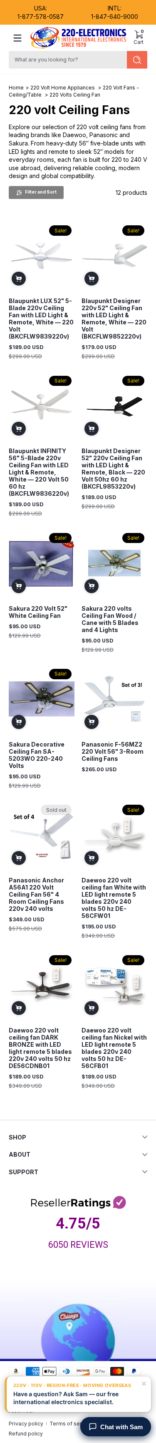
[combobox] (66, 60)
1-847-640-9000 (114, 16)
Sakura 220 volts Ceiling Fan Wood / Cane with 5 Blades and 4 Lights (110, 619)
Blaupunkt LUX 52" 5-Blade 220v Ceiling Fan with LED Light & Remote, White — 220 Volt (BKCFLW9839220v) (41, 318)
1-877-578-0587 (40, 16)
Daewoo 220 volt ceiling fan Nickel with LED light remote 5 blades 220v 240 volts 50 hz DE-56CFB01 (114, 1048)
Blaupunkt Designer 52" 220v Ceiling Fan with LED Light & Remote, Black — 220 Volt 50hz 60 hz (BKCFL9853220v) (113, 468)
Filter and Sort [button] (41, 192)
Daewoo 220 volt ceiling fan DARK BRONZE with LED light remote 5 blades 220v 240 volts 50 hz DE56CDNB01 (40, 1048)
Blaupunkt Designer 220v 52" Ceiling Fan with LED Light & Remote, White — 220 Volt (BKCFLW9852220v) (114, 318)
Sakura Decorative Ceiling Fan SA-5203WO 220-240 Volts (36, 755)
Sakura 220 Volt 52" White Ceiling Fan (38, 612)
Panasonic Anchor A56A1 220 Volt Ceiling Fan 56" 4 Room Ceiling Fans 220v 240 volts (36, 894)
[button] (138, 38)
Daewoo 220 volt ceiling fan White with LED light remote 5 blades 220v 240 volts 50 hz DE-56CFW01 (114, 898)
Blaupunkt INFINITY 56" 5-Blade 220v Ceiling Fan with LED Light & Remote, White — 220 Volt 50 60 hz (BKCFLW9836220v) (39, 472)
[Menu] (17, 38)
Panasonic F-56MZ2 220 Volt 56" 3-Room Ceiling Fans (113, 751)
